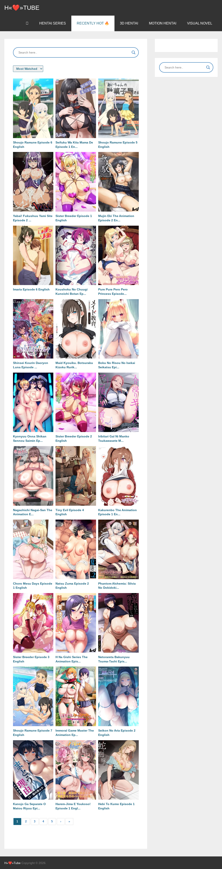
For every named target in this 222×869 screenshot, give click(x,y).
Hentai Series (52, 23)
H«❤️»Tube (21, 8)
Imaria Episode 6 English (31, 289)
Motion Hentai (162, 23)
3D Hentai (129, 23)
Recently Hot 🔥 (93, 23)
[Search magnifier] (134, 52)
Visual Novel (199, 23)
